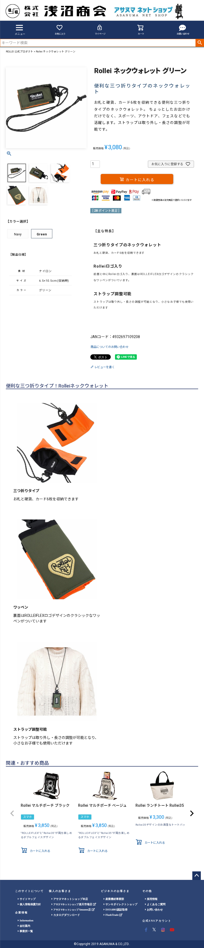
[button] (12, 813)
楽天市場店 (73, 904)
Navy (18, 234)
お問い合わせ (183, 33)
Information (26, 920)
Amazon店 (72, 909)
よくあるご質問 (155, 904)
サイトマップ (27, 898)
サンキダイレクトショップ (121, 904)
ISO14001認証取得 (116, 909)
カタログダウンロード (66, 914)
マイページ (100, 33)
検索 (200, 43)
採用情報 (152, 898)
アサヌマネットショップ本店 (70, 898)
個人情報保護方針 (30, 904)
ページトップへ (196, 875)
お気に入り (60, 33)
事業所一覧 (26, 931)
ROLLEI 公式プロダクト (19, 51)
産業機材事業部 (114, 898)
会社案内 (24, 925)
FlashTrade (112, 914)
